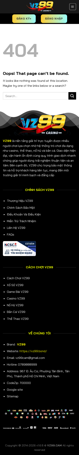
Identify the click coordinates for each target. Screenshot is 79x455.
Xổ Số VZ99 (15, 285)
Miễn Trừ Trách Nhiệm (21, 221)
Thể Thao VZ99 (18, 319)
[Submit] (72, 96)
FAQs (10, 234)
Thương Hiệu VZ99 (20, 201)
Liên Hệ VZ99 (16, 228)
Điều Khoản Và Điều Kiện (24, 214)
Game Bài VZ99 (17, 292)
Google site (15, 389)
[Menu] (72, 6)
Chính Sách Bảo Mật (21, 207)
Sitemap (12, 396)
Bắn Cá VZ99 (16, 312)
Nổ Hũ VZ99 (15, 305)
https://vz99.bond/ (33, 351)
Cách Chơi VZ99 (18, 278)
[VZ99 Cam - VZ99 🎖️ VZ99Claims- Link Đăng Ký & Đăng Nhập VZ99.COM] (39, 6)
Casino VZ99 (16, 298)
